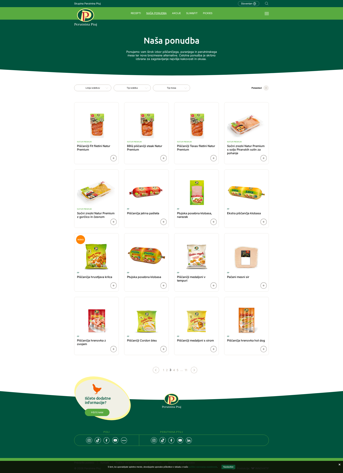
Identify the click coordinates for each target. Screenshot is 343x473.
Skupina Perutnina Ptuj (87, 3)
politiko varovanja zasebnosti (203, 467)
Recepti (136, 13)
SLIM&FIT (192, 13)
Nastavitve (228, 467)
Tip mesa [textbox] (171, 88)
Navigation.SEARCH (267, 3)
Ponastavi (257, 88)
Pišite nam (97, 412)
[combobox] (92, 88)
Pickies (207, 13)
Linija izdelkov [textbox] (93, 88)
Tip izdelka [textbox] (132, 88)
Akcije (176, 13)
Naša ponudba (156, 13)
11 (186, 370)
